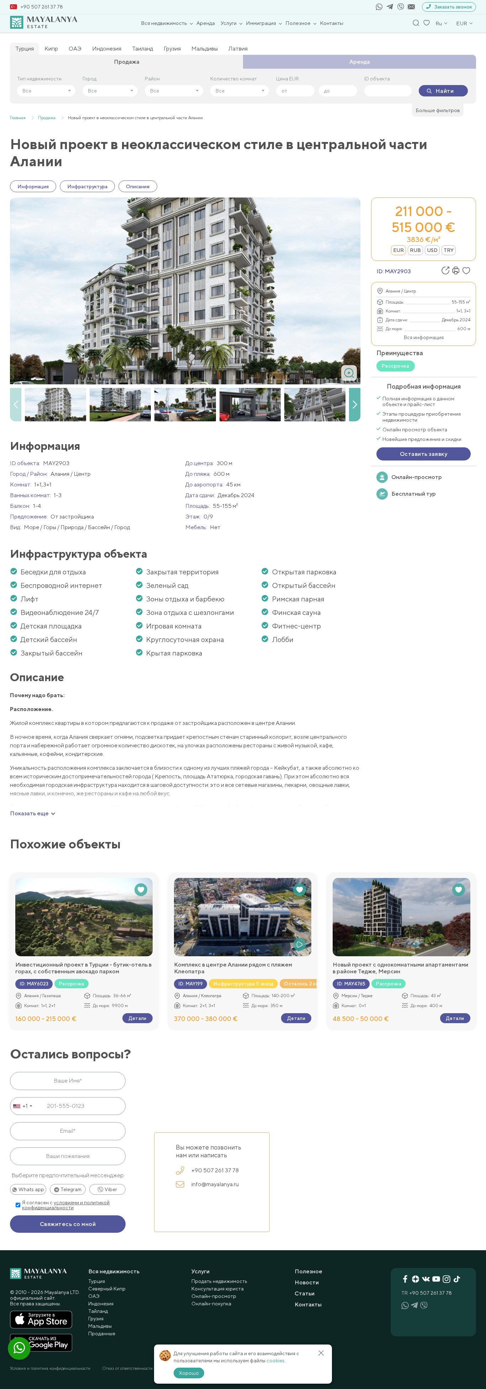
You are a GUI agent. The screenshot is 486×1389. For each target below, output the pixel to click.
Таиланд (142, 48)
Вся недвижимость (164, 23)
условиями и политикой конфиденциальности (66, 1205)
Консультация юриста (217, 1288)
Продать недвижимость (219, 1281)
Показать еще (29, 813)
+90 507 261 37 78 (42, 7)
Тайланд (98, 1311)
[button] (354, 404)
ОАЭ (75, 48)
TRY (449, 250)
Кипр (51, 48)
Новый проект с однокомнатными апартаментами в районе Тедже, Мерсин (400, 968)
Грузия (172, 48)
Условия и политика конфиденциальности (50, 1368)
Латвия (238, 48)
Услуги (229, 23)
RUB (415, 250)
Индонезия (106, 48)
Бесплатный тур (413, 493)
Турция (24, 48)
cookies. (276, 1360)
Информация (33, 186)
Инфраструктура (87, 186)
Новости (307, 1282)
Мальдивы (204, 48)
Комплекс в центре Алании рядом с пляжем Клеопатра (233, 968)
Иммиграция (261, 23)
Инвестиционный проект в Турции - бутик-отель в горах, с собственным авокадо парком (83, 968)
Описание (138, 186)
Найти (444, 91)
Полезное (298, 23)
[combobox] (22, 1106)
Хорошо (189, 1373)
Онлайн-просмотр (416, 477)
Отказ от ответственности (127, 1368)
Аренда (205, 23)
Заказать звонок (453, 7)
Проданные (101, 1333)
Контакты (331, 23)
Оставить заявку (423, 454)
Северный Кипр (107, 1288)
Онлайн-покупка (211, 1303)
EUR (398, 250)
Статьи (305, 1293)
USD (432, 250)
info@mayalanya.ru (215, 1184)
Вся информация (424, 337)
